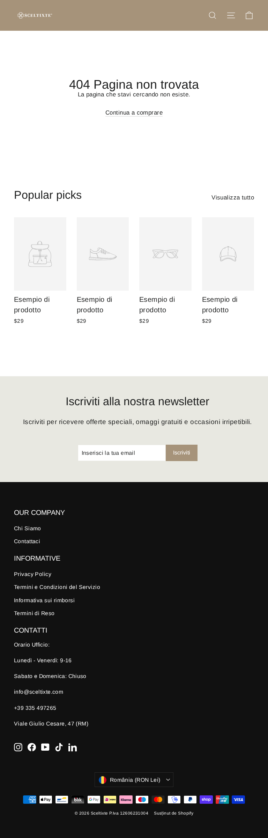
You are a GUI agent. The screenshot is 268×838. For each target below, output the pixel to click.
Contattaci (27, 541)
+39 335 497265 (35, 708)
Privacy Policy (32, 574)
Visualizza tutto (232, 197)
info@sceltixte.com (38, 692)
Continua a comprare (134, 112)
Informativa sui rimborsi (44, 600)
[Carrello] (249, 15)
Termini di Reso (34, 613)
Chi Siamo (27, 528)
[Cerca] (212, 15)
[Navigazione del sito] (231, 15)
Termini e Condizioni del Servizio (57, 587)
